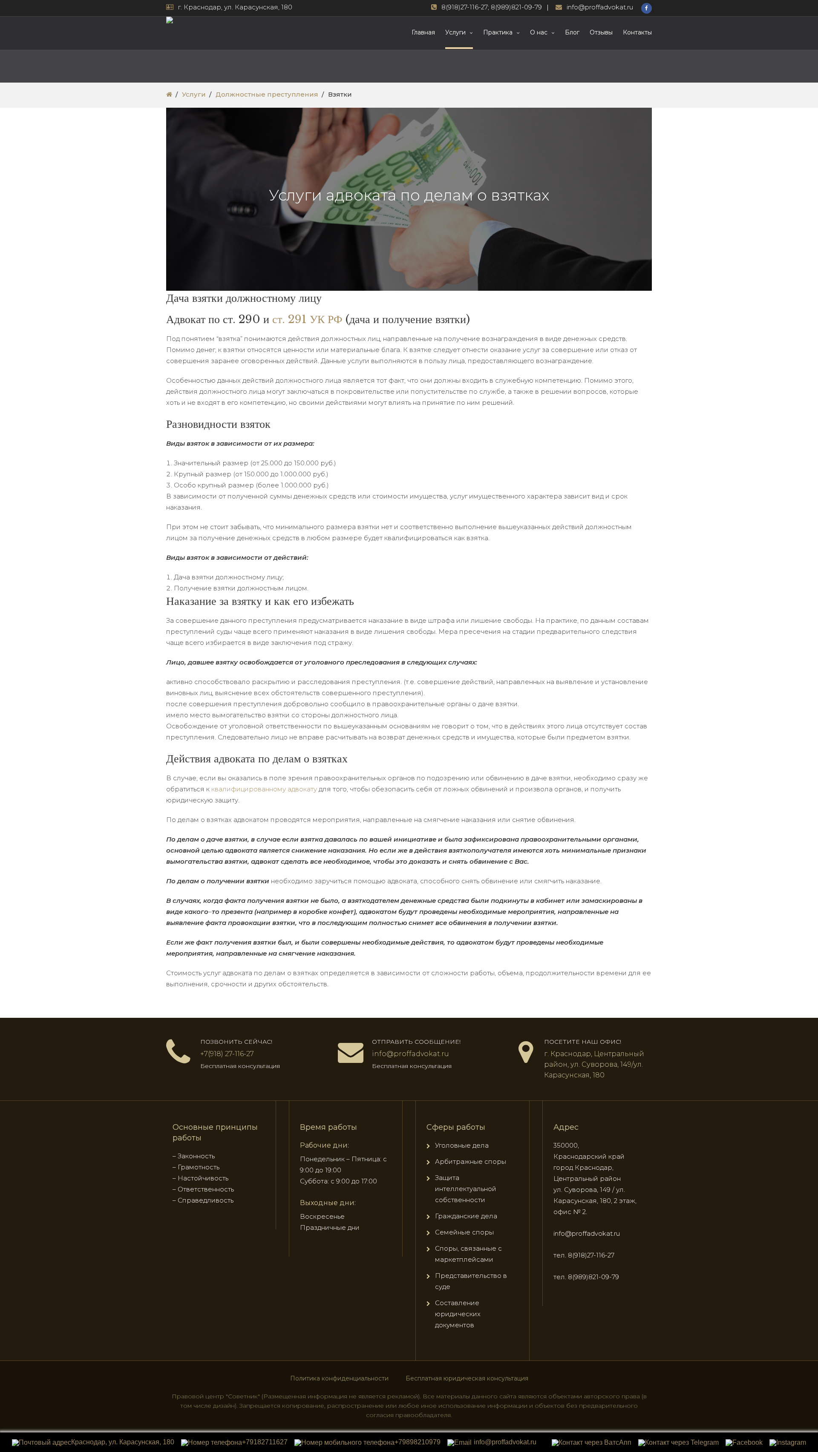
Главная (423, 32)
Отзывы (601, 32)
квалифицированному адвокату (264, 789)
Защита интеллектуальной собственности (465, 1189)
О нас (538, 32)
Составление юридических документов (458, 1314)
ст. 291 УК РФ (307, 319)
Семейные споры (464, 1232)
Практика (498, 32)
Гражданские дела (466, 1216)
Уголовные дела (462, 1145)
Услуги (455, 32)
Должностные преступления (267, 94)
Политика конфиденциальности (339, 1378)
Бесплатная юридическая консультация (467, 1378)
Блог (572, 32)
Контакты (637, 32)
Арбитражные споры (470, 1161)
